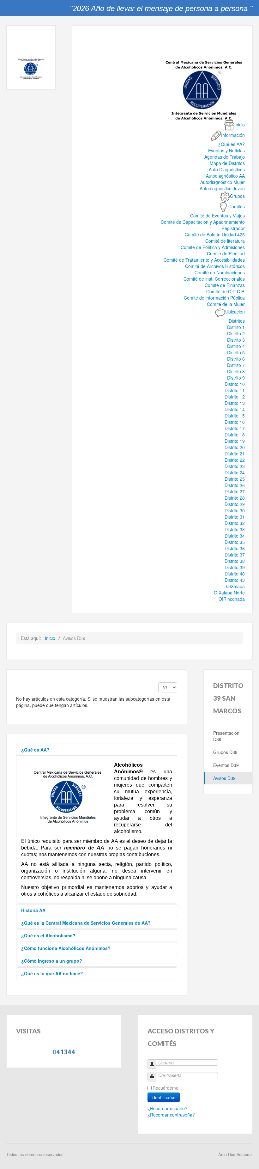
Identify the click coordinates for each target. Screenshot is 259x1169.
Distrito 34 (235, 536)
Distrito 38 (235, 561)
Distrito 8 (236, 371)
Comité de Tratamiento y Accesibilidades (204, 260)
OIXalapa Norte (229, 592)
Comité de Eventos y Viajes (217, 215)
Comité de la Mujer (226, 304)
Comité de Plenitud (226, 253)
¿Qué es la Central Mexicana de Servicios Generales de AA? (86, 923)
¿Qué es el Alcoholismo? (48, 935)
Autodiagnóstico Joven (222, 188)
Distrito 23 (235, 466)
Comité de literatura (225, 241)
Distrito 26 (235, 485)
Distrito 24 (235, 472)
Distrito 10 (235, 384)
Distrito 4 (236, 346)
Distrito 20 (235, 447)
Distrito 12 (235, 396)
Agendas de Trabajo (224, 157)
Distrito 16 (235, 422)
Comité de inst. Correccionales (214, 279)
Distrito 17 (235, 428)
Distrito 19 (235, 441)
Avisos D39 (224, 778)
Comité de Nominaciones (220, 272)
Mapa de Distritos (227, 163)
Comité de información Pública (214, 298)
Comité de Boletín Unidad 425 (215, 234)
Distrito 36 (235, 548)
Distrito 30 (235, 510)
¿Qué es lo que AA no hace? (52, 973)
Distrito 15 (235, 415)
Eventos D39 (226, 765)
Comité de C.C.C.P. (225, 291)
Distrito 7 (236, 365)
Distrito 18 (235, 434)
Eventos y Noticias (226, 150)
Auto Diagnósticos (227, 169)
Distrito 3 (236, 340)
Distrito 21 (235, 453)
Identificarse (164, 1097)
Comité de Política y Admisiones (213, 247)
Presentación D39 (226, 736)
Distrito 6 (236, 359)
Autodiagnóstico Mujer (222, 182)
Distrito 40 (235, 573)
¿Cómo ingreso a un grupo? (51, 961)
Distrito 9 (236, 377)
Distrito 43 (235, 580)
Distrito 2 (236, 333)
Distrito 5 (236, 352)
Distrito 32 (235, 523)
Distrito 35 (235, 542)
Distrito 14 (235, 409)
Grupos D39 (225, 752)
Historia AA (33, 910)
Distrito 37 (235, 554)
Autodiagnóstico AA (225, 176)
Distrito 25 (235, 479)
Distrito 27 (235, 491)
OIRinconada (232, 599)
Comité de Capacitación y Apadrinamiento (203, 222)
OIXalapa (235, 586)
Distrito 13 (235, 403)
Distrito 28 (235, 498)
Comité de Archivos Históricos (215, 266)
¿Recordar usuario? (167, 1108)
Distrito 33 (235, 529)
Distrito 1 (236, 327)
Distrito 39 (235, 567)
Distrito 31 (235, 517)
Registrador (233, 228)
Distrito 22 (235, 460)
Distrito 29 (235, 504)
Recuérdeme (165, 1088)
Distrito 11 (235, 390)
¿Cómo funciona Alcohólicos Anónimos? (66, 948)
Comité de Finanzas (225, 285)
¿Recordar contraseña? (171, 1114)
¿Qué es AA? (231, 144)
